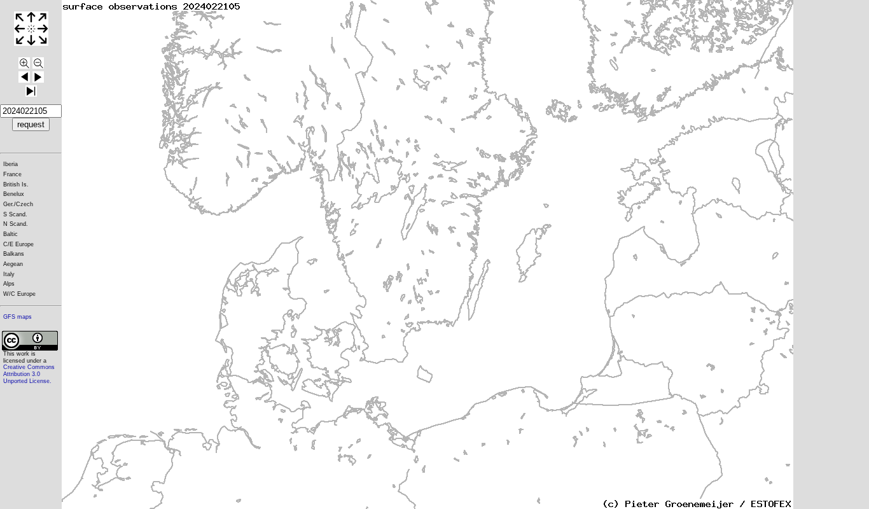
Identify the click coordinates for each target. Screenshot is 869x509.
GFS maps (17, 317)
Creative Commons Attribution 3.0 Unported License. (29, 374)
